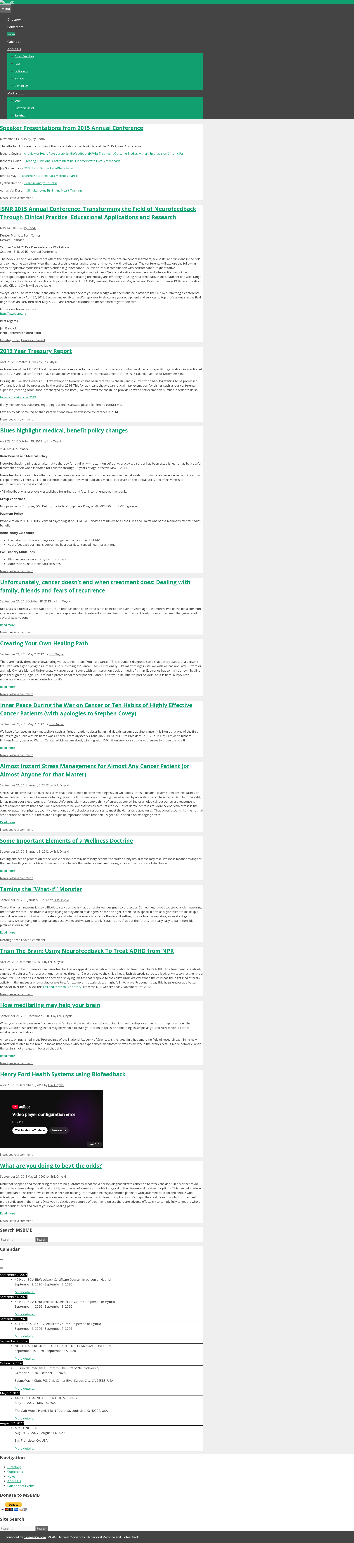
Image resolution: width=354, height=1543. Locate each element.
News (11, 34)
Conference (15, 27)
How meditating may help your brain (50, 1005)
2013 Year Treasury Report (36, 351)
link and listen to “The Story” (62, 987)
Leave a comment (20, 198)
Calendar (14, 41)
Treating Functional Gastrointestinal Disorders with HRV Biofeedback (72, 161)
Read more (7, 625)
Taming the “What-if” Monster (41, 889)
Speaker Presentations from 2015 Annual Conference (71, 128)
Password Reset (24, 108)
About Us (14, 49)
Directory (14, 19)
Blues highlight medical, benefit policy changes (64, 430)
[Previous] (1, 1259)
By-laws (19, 78)
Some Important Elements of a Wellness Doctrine (66, 840)
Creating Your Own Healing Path (44, 643)
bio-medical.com (35, 1537)
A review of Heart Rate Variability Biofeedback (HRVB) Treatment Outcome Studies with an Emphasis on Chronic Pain (104, 154)
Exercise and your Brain (40, 183)
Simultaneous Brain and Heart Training (54, 190)
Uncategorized (10, 340)
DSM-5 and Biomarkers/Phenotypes (49, 168)
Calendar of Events (20, 1486)
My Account (16, 93)
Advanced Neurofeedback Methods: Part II (49, 176)
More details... (25, 1292)
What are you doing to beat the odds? (51, 1165)
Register (20, 115)
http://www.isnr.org (13, 314)
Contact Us (21, 86)
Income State (9, 397)
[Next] (1, 1268)
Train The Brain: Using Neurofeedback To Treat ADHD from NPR (87, 951)
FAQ (17, 63)
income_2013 (27, 397)
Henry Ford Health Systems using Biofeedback (63, 1074)
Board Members (24, 56)
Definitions (21, 71)
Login (18, 100)
